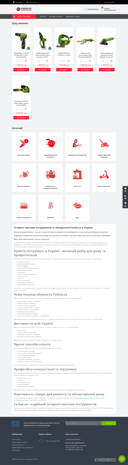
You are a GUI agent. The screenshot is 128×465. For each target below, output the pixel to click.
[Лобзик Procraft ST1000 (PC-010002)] (64, 41)
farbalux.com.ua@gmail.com (74, 443)
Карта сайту (16, 450)
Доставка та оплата (55, 16)
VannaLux (51, 398)
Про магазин (16, 439)
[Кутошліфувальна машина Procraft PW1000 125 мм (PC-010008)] (106, 41)
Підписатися (108, 423)
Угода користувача (18, 445)
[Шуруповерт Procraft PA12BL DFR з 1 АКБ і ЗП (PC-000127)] (21, 41)
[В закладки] (27, 30)
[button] (125, 204)
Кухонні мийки (88, 398)
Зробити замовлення (110, 10)
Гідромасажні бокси (22, 400)
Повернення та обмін (72, 16)
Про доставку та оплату (19, 442)
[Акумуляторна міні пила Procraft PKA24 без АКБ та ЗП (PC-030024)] (42, 41)
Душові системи (99, 398)
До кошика (21, 70)
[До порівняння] (27, 33)
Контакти (43, 16)
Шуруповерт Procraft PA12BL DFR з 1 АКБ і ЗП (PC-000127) (21, 55)
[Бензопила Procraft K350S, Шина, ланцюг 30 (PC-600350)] (21, 89)
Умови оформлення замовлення (22, 447)
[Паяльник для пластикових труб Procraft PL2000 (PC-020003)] (85, 41)
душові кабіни (78, 398)
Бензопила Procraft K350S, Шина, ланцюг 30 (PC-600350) (21, 103)
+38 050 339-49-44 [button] (72, 439)
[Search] (78, 9)
